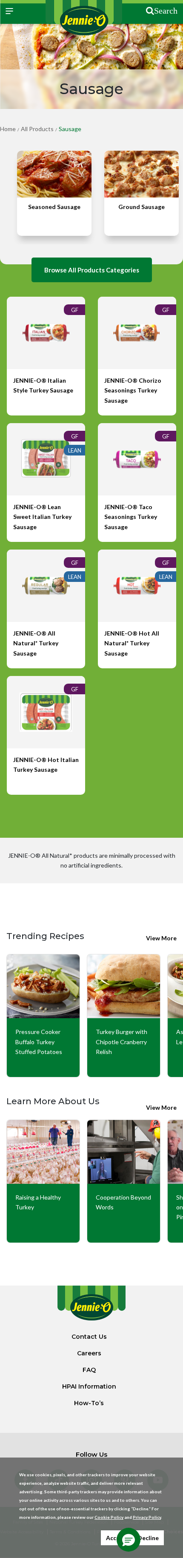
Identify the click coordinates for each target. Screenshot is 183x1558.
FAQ (89, 1370)
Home (8, 128)
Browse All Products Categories (91, 270)
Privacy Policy (147, 1517)
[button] (128, 1540)
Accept (116, 1537)
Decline (148, 1537)
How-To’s (89, 1403)
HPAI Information (89, 1386)
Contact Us (89, 1336)
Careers (89, 1353)
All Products (37, 128)
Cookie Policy (108, 1517)
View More (161, 938)
